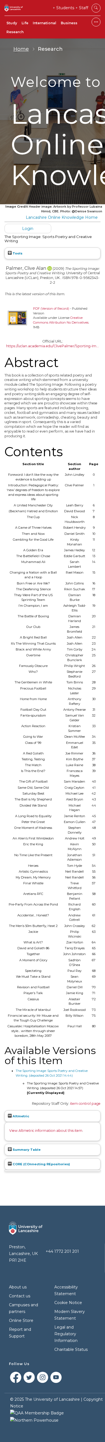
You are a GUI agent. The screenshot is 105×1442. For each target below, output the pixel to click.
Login (27, 228)
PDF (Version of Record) (51, 308)
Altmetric (20, 1116)
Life (25, 23)
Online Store (21, 1320)
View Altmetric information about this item (45, 1130)
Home (21, 49)
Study (11, 23)
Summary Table (26, 1150)
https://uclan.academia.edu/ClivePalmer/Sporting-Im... (52, 346)
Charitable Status (71, 1349)
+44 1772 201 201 (62, 1251)
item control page (85, 1103)
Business (69, 23)
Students (65, 7)
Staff (83, 7)
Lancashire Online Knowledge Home (62, 217)
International (44, 23)
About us (18, 1287)
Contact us (19, 1295)
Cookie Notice (68, 1302)
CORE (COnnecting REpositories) (41, 1164)
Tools (17, 253)
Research (15, 32)
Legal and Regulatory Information (66, 1334)
